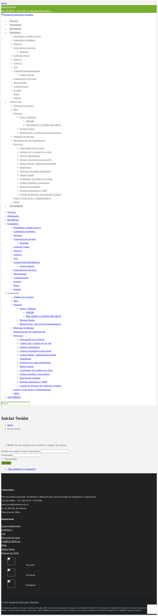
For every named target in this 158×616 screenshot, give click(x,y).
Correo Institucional (10, 526)
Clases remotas (27, 75)
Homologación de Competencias (29, 140)
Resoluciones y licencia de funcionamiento (40, 132)
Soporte (17, 289)
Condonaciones (21, 86)
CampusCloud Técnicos (25, 78)
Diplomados (13, 216)
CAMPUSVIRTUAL (11, 541)
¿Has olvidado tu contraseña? (21, 469)
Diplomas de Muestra (24, 136)
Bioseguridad (20, 82)
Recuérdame (11, 459)
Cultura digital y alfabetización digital (38, 163)
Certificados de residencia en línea (36, 179)
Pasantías (24, 51)
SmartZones (25, 167)
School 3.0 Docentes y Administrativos (32, 198)
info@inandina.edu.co (40, 11)
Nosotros (18, 113)
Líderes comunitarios (30, 156)
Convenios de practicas (25, 48)
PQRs (4, 545)
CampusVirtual (8, 7)
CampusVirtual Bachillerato (27, 71)
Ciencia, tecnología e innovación (35, 159)
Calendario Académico (24, 40)
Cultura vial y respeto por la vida (35, 152)
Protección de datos (10, 537)
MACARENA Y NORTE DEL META (43, 125)
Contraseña (6, 455)
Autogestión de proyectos (32, 148)
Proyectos (18, 144)
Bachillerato (13, 220)
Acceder (6, 463)
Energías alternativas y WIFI (33, 190)
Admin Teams (8, 549)
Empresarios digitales (30, 186)
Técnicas (11, 212)
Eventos (17, 90)
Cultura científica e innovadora (35, 183)
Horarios (18, 44)
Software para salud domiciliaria (35, 171)
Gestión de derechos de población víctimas (40, 194)
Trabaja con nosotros (24, 105)
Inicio (4, 3)
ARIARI (30, 121)
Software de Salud (10, 553)
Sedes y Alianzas (28, 117)
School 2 (18, 59)
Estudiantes (15, 32)
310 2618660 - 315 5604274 (15, 11)
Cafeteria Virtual (21, 55)
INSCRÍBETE (16, 206)
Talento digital (26, 175)
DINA (16, 393)
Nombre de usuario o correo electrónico (20, 451)
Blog (16, 109)
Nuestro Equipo (27, 129)
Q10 (16, 67)
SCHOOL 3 (6, 530)
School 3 (18, 63)
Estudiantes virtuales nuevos (27, 36)
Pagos (16, 94)
